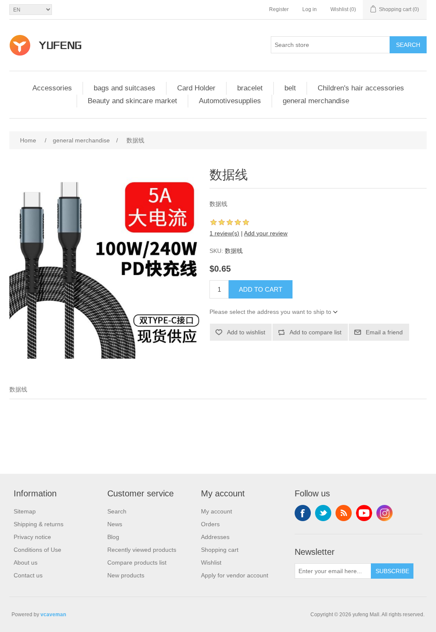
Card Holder (196, 88)
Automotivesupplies (230, 101)
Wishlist (211, 562)
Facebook (303, 513)
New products (125, 575)
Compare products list (136, 562)
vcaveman (53, 615)
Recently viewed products (141, 549)
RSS (344, 513)
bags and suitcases (124, 88)
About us (25, 562)
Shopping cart (219, 549)
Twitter (323, 513)
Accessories (52, 88)
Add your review (265, 233)
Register (279, 9)
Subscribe (392, 571)
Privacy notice (32, 536)
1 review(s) (224, 233)
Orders (210, 524)
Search (408, 44)
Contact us (28, 575)
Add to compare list (315, 332)
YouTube (364, 513)
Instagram (384, 513)
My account (216, 511)
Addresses (215, 536)
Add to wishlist (246, 332)
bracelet (250, 88)
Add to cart (260, 289)
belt (290, 88)
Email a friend (384, 332)
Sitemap (25, 511)
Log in (309, 9)
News (114, 524)
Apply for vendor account (234, 575)
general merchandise (316, 101)
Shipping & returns (38, 524)
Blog (113, 536)
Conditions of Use (37, 549)
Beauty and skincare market (132, 101)
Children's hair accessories (361, 88)
